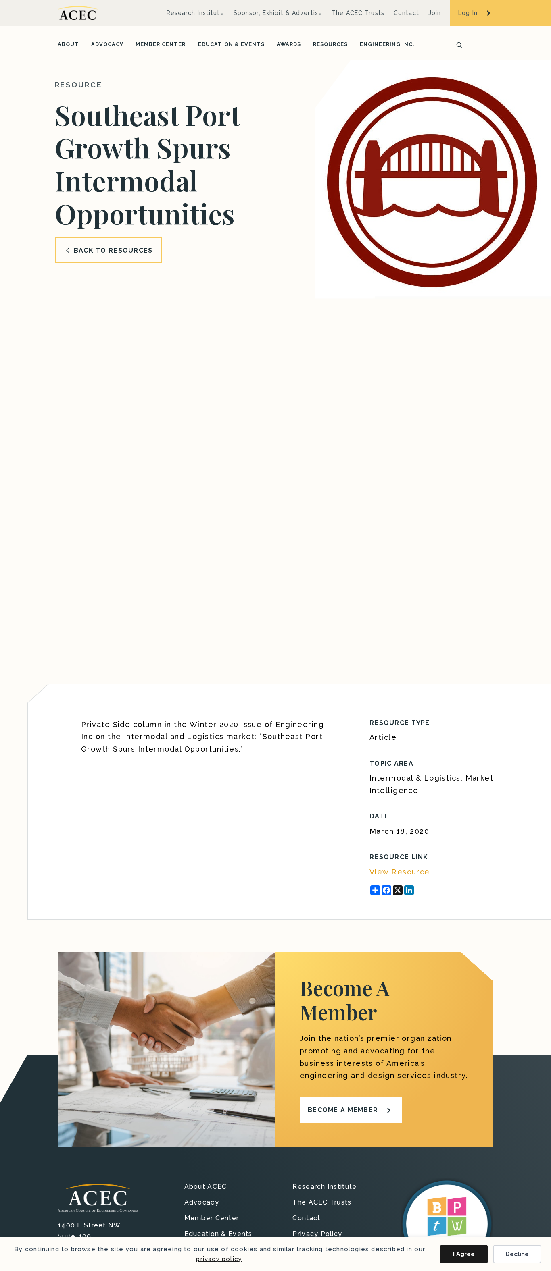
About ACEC (205, 1187)
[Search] (457, 44)
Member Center (161, 44)
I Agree (464, 1254)
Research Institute (195, 13)
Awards (289, 44)
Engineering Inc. (387, 44)
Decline (517, 1254)
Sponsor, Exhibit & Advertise (278, 13)
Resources (330, 44)
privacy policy (219, 1259)
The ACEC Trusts (358, 13)
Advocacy (107, 44)
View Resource (399, 872)
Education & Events (231, 44)
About (68, 44)
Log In (468, 13)
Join (434, 13)
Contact (406, 13)
